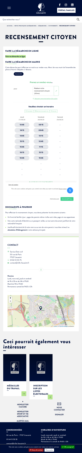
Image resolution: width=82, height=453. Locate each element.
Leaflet (55, 326)
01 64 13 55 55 (11, 439)
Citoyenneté (52, 26)
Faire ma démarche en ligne (15, 56)
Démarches (42, 26)
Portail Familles (66, 10)
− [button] (10, 301)
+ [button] (10, 298)
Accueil (9, 26)
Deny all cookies (36, 450)
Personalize (49, 450)
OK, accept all (68, 447)
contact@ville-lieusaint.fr (16, 443)
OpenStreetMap (63, 326)
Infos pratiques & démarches (25, 26)
